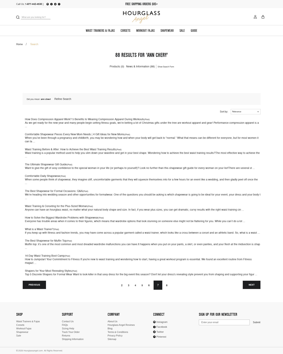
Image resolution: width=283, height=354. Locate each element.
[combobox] (35, 17)
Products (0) (117, 66)
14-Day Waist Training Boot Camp (45, 255)
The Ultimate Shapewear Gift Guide (46, 164)
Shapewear (167, 31)
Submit (256, 322)
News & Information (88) (140, 66)
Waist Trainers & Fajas (100, 31)
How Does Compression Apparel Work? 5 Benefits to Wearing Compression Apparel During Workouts (84, 119)
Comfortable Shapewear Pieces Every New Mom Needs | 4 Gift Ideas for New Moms (75, 134)
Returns (66, 335)
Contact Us (68, 321)
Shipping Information (73, 339)
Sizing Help (68, 328)
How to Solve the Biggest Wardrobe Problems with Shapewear (61, 217)
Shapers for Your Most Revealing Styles (48, 270)
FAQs (65, 325)
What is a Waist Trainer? (39, 229)
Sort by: (224, 111)
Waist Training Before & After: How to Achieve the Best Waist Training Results (70, 149)
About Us (112, 321)
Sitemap (112, 339)
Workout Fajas (145, 31)
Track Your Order (71, 332)
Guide (194, 31)
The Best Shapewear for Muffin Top (45, 240)
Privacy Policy (115, 335)
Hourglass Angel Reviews (121, 325)
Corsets (125, 31)
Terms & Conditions (118, 332)
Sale (182, 31)
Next (252, 285)
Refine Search (62, 98)
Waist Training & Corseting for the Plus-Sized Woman (56, 206)
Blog (110, 328)
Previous (34, 285)
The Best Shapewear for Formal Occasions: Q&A (54, 191)
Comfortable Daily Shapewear (42, 175)
